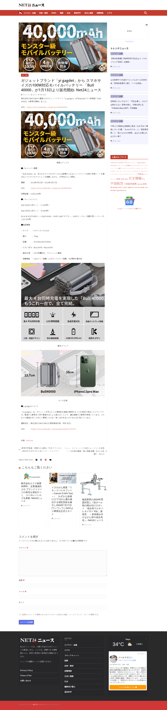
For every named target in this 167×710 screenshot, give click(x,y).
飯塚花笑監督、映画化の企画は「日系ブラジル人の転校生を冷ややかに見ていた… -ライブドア (41, 449)
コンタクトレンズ (126, 168)
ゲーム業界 (118, 168)
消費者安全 (131, 187)
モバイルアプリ (124, 174)
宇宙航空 (116, 183)
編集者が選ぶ (69, 686)
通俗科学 (77, 13)
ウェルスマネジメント (137, 165)
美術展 (142, 187)
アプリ (119, 165)
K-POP (125, 162)
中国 (139, 174)
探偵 (141, 184)
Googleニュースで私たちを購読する (129, 208)
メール (22, 591)
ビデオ (109, 13)
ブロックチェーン (71, 655)
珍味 (135, 187)
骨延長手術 (123, 190)
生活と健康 (88, 13)
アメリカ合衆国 (125, 165)
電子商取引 (113, 190)
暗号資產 (115, 187)
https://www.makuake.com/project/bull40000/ (47, 107)
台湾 (122, 179)
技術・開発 (43, 13)
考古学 (146, 187)
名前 (22, 580)
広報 (138, 184)
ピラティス (137, 171)
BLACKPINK (119, 162)
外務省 (126, 179)
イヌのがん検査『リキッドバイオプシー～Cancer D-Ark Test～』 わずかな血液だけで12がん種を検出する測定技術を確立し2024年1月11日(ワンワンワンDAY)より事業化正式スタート (62, 501)
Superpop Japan (141, 162)
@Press (34, 95)
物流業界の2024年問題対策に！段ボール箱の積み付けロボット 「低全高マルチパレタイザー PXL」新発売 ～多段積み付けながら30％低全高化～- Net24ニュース (92, 510)
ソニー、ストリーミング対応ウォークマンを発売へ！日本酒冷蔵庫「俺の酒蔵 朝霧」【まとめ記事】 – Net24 (84, 451)
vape (111, 165)
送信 (42, 661)
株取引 (125, 187)
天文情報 (135, 178)
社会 (68, 13)
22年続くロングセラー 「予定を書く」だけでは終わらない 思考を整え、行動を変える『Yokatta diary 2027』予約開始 (128, 104)
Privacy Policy (26, 670)
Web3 (53, 13)
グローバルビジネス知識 (127, 660)
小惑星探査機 (130, 183)
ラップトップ (133, 174)
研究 (138, 187)
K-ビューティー (132, 162)
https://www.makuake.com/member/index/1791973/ (53, 429)
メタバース (117, 174)
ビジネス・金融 (30, 13)
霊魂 (118, 190)
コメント (23, 547)
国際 (61, 13)
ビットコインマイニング (127, 171)
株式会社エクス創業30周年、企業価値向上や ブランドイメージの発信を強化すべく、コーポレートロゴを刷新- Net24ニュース (31, 492)
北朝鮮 (118, 179)
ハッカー (117, 171)
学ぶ (143, 179)
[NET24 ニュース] (20, 12)
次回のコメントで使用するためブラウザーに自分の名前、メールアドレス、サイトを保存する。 (61, 614)
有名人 (120, 187)
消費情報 (100, 13)
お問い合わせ (25, 680)
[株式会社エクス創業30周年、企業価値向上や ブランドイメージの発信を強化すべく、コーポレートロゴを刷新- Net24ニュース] (32, 474)
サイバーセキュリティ (138, 168)
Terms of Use (26, 675)
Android (112, 162)
